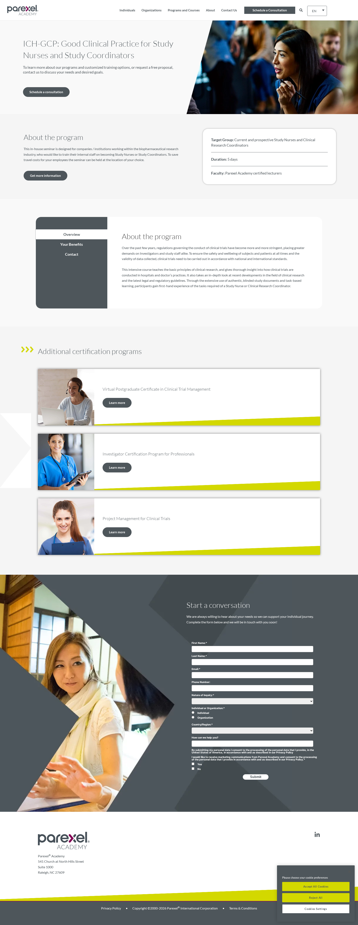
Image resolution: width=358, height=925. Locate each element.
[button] (269, 10)
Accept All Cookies (316, 886)
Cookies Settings (316, 909)
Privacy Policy (111, 908)
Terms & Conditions (243, 908)
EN (314, 11)
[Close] (349, 871)
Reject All (316, 897)
